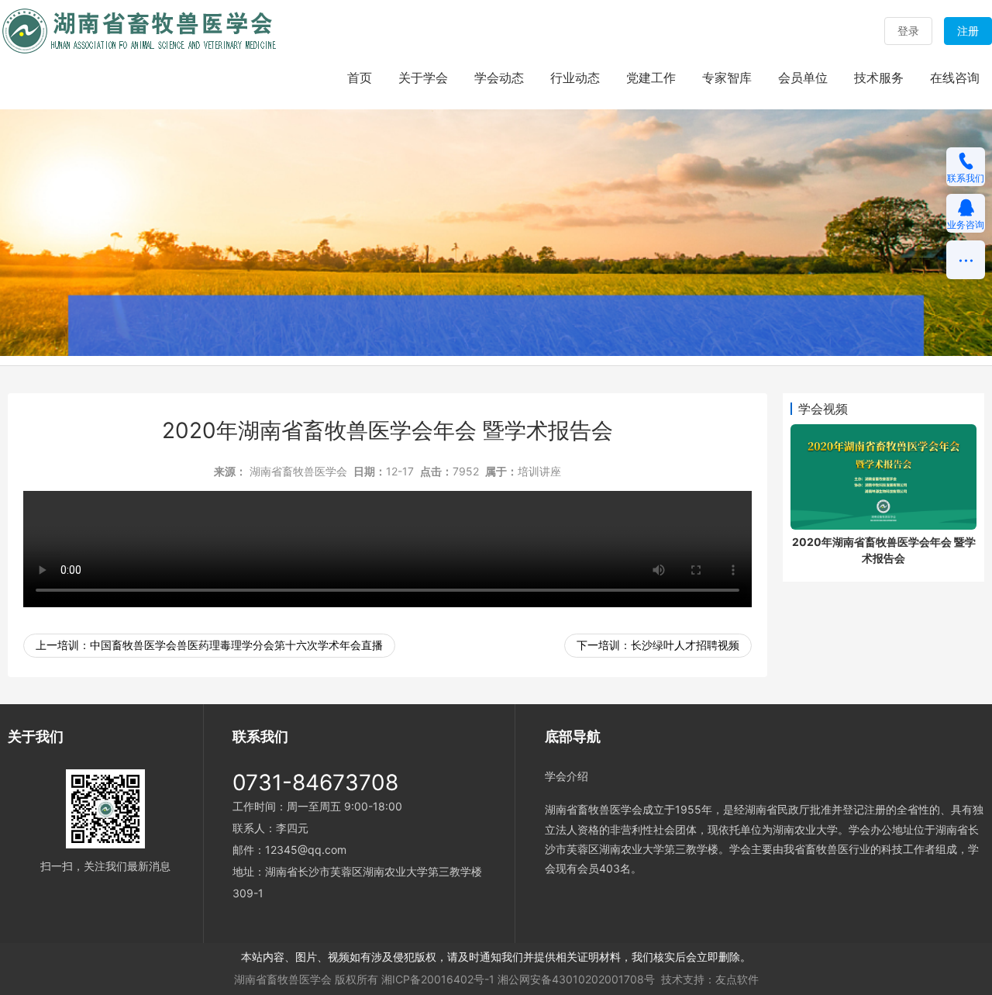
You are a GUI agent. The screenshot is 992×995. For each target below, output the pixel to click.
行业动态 (575, 77)
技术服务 (879, 77)
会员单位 (803, 77)
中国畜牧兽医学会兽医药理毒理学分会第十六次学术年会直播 (236, 644)
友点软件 (737, 979)
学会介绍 (566, 776)
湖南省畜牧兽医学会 (298, 471)
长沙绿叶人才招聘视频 (685, 644)
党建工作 (651, 77)
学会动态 (499, 77)
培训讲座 (539, 471)
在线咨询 (955, 77)
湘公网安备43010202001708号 (576, 979)
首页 (359, 77)
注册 (968, 30)
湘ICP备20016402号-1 (437, 979)
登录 (908, 30)
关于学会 (423, 77)
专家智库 (727, 77)
